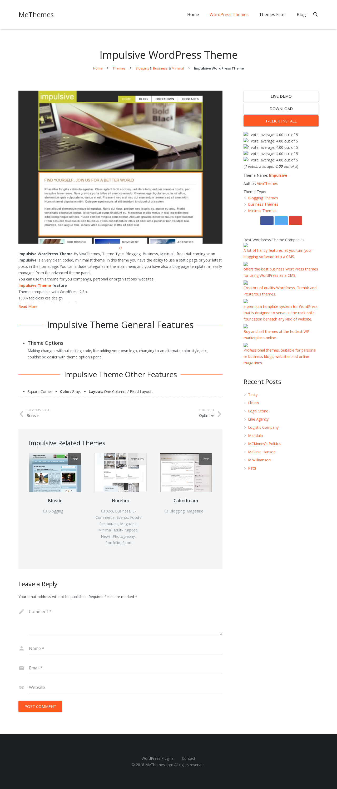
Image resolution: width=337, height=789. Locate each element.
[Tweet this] (281, 220)
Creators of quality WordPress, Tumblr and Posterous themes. (280, 291)
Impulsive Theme (34, 285)
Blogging (142, 68)
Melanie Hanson (262, 451)
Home (98, 68)
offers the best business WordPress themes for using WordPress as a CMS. (281, 272)
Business (160, 68)
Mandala (255, 435)
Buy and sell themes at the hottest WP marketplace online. (276, 334)
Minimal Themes (262, 210)
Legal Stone (258, 410)
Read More (27, 306)
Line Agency (258, 419)
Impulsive (278, 175)
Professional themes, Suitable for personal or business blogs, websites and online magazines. (280, 356)
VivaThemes (267, 183)
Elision (253, 402)
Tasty (252, 394)
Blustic (55, 500)
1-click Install (281, 121)
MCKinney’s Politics (264, 443)
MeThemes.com (159, 764)
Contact (188, 758)
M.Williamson (259, 459)
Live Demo (281, 96)
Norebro (120, 500)
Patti (252, 468)
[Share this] (267, 220)
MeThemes (36, 14)
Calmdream (186, 500)
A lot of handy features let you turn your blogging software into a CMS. (278, 253)
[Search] (315, 14)
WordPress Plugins (158, 758)
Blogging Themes (263, 197)
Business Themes (263, 204)
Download (281, 108)
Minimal (178, 68)
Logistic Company (263, 427)
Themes (119, 68)
